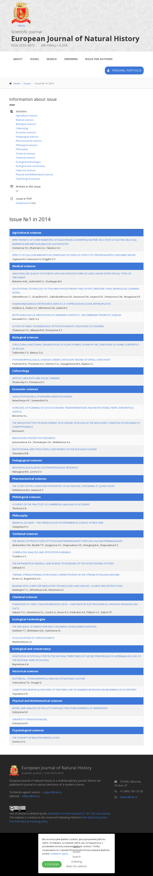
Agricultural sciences (27, 115)
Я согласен (52, 864)
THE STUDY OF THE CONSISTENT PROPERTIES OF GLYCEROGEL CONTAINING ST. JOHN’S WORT (63, 486)
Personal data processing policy (28, 821)
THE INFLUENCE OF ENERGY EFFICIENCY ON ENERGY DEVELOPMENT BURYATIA (54, 626)
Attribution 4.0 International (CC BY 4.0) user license (79, 813)
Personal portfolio (126, 70)
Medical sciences (25, 120)
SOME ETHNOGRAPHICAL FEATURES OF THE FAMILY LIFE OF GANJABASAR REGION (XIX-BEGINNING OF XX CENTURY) (74, 689)
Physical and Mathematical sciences (34, 174)
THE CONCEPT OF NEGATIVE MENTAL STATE (36, 737)
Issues (34, 59)
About (18, 59)
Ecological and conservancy (30, 166)
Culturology (22, 128)
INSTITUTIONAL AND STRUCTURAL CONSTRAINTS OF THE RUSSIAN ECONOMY (54, 449)
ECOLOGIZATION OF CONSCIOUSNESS (33, 638)
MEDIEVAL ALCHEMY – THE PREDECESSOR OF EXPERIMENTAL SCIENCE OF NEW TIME (57, 522)
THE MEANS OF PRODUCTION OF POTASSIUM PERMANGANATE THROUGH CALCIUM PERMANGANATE (67, 541)
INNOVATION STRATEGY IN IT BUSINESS (33, 438)
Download (21, 203)
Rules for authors (99, 59)
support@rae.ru (52, 792)
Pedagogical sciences (27, 136)
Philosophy (22, 149)
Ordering (71, 59)
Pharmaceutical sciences (29, 140)
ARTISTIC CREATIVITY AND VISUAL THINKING (36, 378)
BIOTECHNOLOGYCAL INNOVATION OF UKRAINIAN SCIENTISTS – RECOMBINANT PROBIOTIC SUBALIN (66, 315)
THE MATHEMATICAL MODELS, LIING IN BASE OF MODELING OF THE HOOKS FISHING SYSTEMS (63, 563)
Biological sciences (26, 124)
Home (16, 83)
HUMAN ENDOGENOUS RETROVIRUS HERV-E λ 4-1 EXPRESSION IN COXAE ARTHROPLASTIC (61, 303)
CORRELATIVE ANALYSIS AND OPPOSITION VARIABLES (41, 552)
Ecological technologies (28, 162)
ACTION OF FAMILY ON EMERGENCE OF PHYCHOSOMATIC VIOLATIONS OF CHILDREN (58, 326)
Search (51, 59)
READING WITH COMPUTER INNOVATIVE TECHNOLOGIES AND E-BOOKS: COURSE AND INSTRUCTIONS (67, 586)
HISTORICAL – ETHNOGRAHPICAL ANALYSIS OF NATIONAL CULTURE (48, 678)
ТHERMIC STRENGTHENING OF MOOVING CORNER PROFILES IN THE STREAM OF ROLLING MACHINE (66, 574)
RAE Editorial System (94, 817)
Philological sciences (27, 145)
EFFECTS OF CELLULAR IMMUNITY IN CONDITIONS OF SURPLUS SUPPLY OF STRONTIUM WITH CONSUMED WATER (73, 255)
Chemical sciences (25, 157)
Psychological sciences (28, 178)
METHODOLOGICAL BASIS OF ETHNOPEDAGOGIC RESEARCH (45, 467)
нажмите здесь (59, 853)
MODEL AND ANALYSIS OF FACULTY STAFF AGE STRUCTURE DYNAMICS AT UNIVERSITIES (60, 708)
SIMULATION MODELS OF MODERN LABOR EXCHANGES (42, 396)
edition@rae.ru (31, 796)
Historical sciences (25, 170)
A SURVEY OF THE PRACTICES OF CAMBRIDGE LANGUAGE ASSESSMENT (51, 504)
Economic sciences (26, 132)
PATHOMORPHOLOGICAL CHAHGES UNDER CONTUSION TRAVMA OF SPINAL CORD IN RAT (61, 359)
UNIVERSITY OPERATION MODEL (29, 719)
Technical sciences (25, 153)
